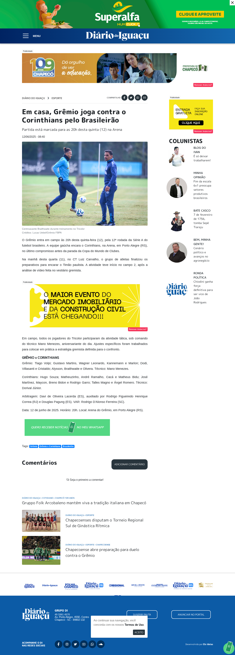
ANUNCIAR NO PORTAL (191, 614)
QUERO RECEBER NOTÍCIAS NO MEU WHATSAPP (67, 427)
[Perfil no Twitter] (75, 644)
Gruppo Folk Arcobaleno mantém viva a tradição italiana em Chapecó (84, 502)
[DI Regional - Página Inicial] (29, 585)
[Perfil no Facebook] (58, 644)
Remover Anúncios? (203, 85)
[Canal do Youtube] (84, 644)
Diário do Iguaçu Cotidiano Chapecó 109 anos (48, 498)
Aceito (139, 632)
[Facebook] (124, 98)
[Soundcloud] (101, 644)
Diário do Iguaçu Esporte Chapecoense (88, 544)
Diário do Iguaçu (33, 98)
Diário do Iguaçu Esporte (80, 515)
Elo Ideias (208, 644)
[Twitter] (131, 98)
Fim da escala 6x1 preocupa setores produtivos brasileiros (202, 189)
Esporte (57, 98)
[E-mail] (145, 98)
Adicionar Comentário (129, 464)
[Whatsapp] (138, 98)
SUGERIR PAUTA (142, 614)
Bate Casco (202, 210)
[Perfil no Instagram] (67, 644)
